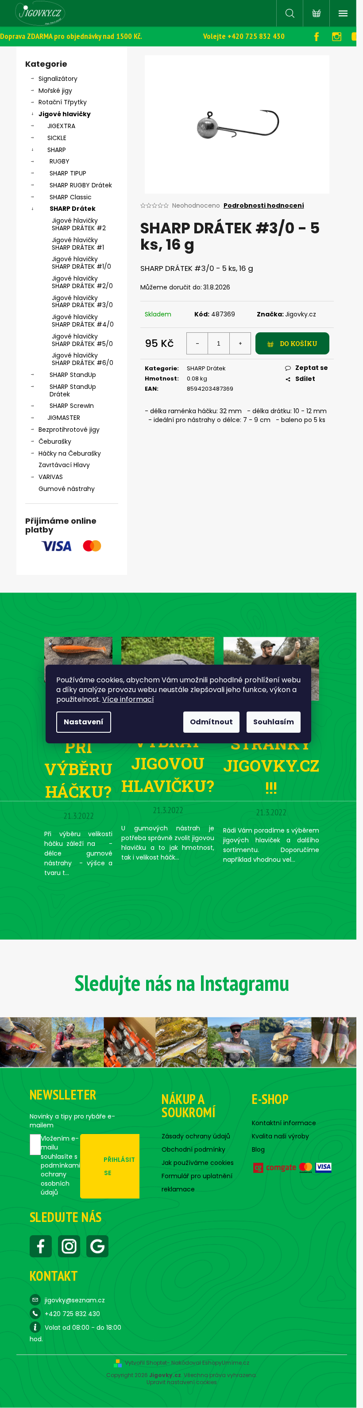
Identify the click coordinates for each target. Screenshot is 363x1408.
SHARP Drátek (73, 208)
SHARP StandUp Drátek (73, 390)
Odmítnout (211, 722)
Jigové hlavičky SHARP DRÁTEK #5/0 (82, 340)
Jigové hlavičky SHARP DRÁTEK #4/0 (83, 320)
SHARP (56, 149)
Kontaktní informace (284, 1123)
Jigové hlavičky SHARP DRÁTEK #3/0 (82, 301)
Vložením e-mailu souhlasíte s (60, 1165)
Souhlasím (273, 722)
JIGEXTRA (61, 126)
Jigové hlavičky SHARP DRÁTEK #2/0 (82, 282)
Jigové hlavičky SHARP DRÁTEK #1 (78, 244)
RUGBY (60, 161)
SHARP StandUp (73, 374)
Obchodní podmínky (193, 1149)
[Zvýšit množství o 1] (240, 343)
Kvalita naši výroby (280, 1136)
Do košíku (298, 343)
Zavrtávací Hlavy (64, 464)
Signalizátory (58, 78)
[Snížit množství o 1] (197, 343)
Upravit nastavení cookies (182, 1382)
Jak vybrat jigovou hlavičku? (167, 752)
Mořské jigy (55, 90)
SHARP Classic (71, 197)
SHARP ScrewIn (72, 405)
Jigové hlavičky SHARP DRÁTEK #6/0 (82, 359)
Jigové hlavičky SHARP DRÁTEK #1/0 (81, 263)
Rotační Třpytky (63, 102)
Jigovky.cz (300, 314)
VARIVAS (51, 476)
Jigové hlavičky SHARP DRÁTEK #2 (79, 224)
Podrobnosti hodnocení (264, 206)
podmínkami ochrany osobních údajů (60, 1179)
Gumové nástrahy (67, 488)
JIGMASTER (63, 417)
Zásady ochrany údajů (196, 1136)
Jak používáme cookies (198, 1162)
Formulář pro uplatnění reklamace (197, 1183)
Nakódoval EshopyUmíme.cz (210, 1362)
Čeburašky (55, 441)
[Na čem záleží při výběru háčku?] (78, 659)
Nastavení (84, 722)
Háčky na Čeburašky (70, 453)
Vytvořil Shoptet (146, 1362)
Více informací (128, 699)
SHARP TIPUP (68, 173)
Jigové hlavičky (65, 114)
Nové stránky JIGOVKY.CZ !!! (271, 754)
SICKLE (56, 137)
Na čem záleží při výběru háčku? (78, 747)
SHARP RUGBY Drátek (81, 185)
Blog (258, 1149)
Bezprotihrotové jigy (69, 429)
